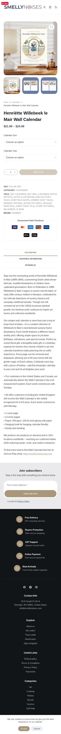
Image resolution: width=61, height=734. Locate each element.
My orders (30, 630)
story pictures (45, 206)
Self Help (30, 708)
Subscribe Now (30, 493)
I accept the (18, 501)
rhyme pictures (33, 203)
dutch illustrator (24, 197)
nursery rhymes (13, 203)
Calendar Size (10, 135)
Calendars (22, 190)
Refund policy (30, 659)
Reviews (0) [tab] (30, 265)
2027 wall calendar (38, 194)
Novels (30, 700)
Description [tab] (30, 253)
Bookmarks (30, 639)
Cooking (30, 691)
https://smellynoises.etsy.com (37, 454)
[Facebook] (24, 587)
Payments (30, 671)
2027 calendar (18, 194)
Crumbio (16, 213)
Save (6, 3)
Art (30, 687)
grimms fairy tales (42, 200)
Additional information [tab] (30, 259)
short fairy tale (25, 206)
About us (30, 626)
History (30, 695)
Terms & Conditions (30, 663)
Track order (30, 635)
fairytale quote (20, 200)
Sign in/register (30, 643)
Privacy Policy (24, 501)
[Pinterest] (36, 587)
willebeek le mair (14, 209)
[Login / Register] (44, 7)
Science (30, 704)
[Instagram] (30, 587)
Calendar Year (10, 151)
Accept (24, 729)
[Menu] (56, 7)
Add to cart (38, 172)
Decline (37, 729)
